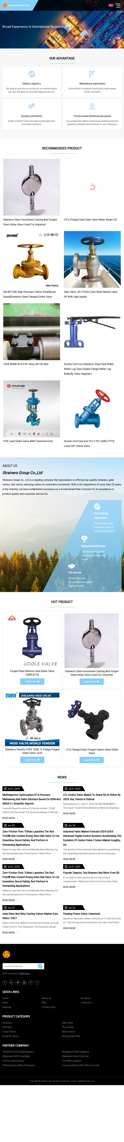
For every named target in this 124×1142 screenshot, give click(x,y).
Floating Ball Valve (71, 1036)
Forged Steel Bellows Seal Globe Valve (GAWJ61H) (32, 673)
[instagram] (30, 982)
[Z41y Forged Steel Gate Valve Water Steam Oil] (92, 187)
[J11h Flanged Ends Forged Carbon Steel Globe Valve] (91, 719)
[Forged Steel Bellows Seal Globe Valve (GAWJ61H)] (32, 640)
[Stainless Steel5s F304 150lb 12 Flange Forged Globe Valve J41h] (32, 719)
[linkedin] (11, 982)
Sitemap (6, 1007)
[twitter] (17, 982)
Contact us (86, 1002)
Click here (25, 973)
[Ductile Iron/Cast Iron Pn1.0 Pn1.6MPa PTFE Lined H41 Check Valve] (92, 408)
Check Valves (9, 1031)
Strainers (7, 1022)
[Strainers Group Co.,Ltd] (18, 954)
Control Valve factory (13, 1060)
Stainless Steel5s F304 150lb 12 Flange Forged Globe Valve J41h (32, 751)
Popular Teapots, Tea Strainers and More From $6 (91, 872)
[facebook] (4, 982)
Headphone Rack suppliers (75, 1051)
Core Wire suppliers (72, 1060)
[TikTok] (37, 982)
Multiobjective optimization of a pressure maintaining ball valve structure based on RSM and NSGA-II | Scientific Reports (31, 799)
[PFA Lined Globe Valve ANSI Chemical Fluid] (31, 408)
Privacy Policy (49, 1007)
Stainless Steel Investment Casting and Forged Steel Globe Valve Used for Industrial (92, 673)
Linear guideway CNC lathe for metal (80, 1065)
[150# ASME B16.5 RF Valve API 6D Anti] (31, 331)
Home (5, 998)
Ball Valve (7, 1027)
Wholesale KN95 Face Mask (16, 1056)
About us (46, 998)
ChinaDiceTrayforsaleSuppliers (18, 1051)
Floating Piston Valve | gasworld (81, 913)
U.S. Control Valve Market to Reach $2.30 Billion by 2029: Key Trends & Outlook (92, 797)
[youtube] (24, 982)
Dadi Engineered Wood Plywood (18, 1065)
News (5, 1002)
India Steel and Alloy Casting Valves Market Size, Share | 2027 (30, 916)
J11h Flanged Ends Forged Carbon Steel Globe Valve (91, 751)
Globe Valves (68, 1031)
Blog (44, 1002)
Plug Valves (68, 1027)
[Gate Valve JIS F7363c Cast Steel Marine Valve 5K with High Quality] (92, 259)
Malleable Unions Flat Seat (75, 1056)
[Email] (40, 966)
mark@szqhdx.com (85, 1081)
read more (31, 681)
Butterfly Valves (10, 1036)
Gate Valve (67, 1022)
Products (85, 998)
